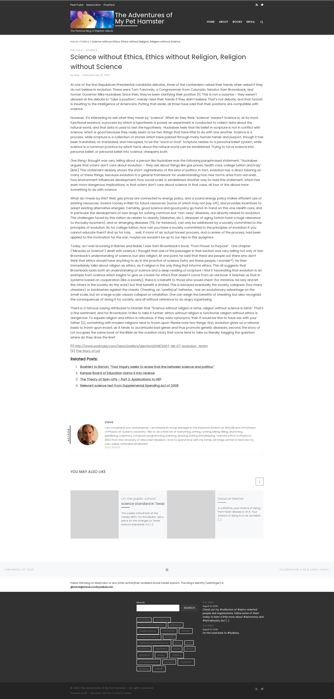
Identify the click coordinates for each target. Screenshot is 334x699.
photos (189, 649)
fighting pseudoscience (153, 642)
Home (74, 41)
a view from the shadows (151, 625)
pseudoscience (148, 662)
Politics (85, 41)
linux (189, 643)
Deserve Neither (231, 498)
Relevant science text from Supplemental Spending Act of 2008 (129, 385)
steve (77, 75)
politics (176, 655)
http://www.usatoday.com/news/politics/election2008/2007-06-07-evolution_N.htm (141, 346)
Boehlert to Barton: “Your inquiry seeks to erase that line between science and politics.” (147, 367)
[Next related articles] (260, 481)
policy (161, 655)
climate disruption (149, 637)
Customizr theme (121, 693)
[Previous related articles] (251, 481)
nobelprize (144, 649)
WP (85, 693)
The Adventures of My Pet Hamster (103, 688)
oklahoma (161, 648)
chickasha (169, 631)
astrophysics (162, 620)
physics (145, 655)
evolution (169, 637)
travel (159, 668)
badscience (148, 631)
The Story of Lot (88, 351)
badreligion (175, 625)
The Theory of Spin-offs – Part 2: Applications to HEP (120, 379)
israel (178, 643)
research (169, 662)
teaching (144, 669)
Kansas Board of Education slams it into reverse (117, 373)
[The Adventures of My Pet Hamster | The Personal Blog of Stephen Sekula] (92, 19)
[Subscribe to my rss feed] (257, 5)
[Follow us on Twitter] (262, 5)
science (186, 662)
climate (185, 631)
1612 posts (113, 447)
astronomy (144, 620)
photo (177, 648)
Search (141, 602)
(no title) (208, 602)
